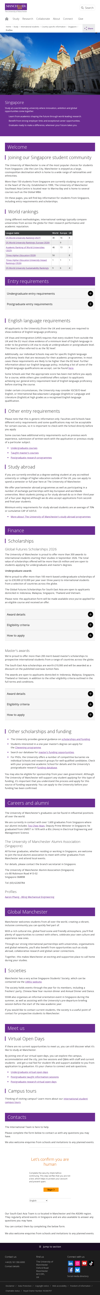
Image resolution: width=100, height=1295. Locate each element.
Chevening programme (28, 747)
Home (6, 18)
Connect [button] (68, 18)
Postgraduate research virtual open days (34, 1081)
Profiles (9, 30)
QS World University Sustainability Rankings (27, 268)
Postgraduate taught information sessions (35, 1076)
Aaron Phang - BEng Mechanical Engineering (29, 896)
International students (30, 26)
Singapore (72, 26)
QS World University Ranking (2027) (23, 237)
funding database (47, 767)
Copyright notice (42, 1286)
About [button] (56, 18)
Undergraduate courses (24, 448)
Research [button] (27, 18)
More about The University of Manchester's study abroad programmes (51, 516)
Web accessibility (59, 1286)
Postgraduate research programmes (31, 457)
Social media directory (78, 1276)
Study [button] (16, 18)
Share (90, 28)
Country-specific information (54, 26)
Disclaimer (10, 1286)
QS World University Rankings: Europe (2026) (28, 242)
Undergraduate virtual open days (29, 1072)
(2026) (21, 255)
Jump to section (50, 1246)
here (70, 368)
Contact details (12, 1266)
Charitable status (13, 1291)
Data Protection (25, 1286)
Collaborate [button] (43, 18)
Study (16, 26)
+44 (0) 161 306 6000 (15, 1262)
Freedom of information (80, 1286)
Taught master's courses (25, 452)
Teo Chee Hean (36, 825)
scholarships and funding (76, 739)
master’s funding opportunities (56, 752)
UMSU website (33, 981)
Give (80, 18)
